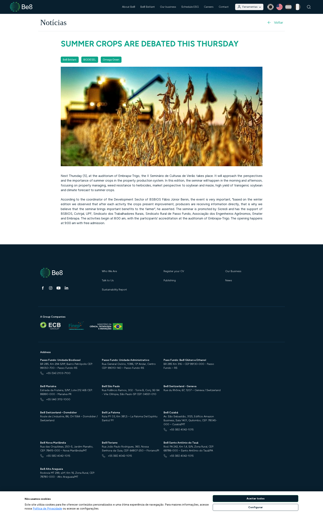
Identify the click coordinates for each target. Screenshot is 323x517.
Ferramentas (250, 6)
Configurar (255, 507)
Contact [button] (224, 6)
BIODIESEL (89, 59)
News (228, 280)
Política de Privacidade (47, 508)
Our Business (233, 271)
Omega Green (111, 59)
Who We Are (109, 271)
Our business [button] (168, 6)
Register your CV (174, 271)
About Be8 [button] (128, 6)
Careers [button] (208, 6)
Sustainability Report (114, 289)
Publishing (170, 280)
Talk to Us (108, 280)
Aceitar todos (255, 498)
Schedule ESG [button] (190, 6)
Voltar (278, 22)
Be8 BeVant (147, 6)
